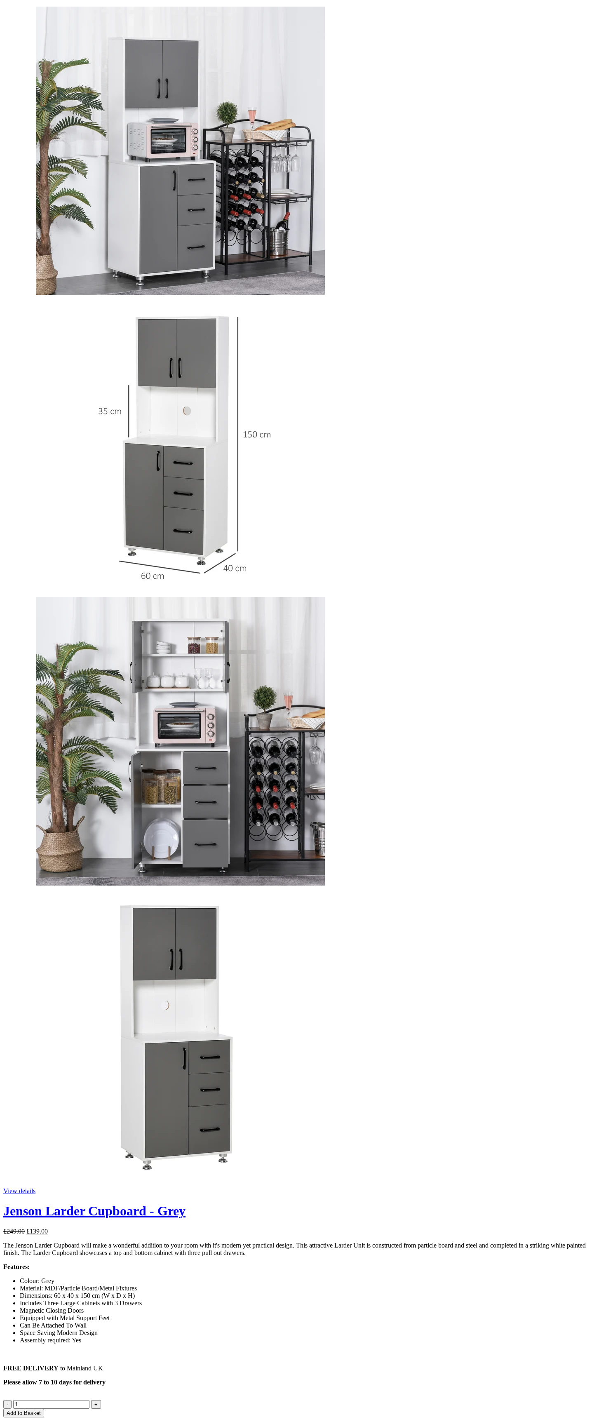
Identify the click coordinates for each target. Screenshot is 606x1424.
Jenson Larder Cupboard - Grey (94, 1210)
